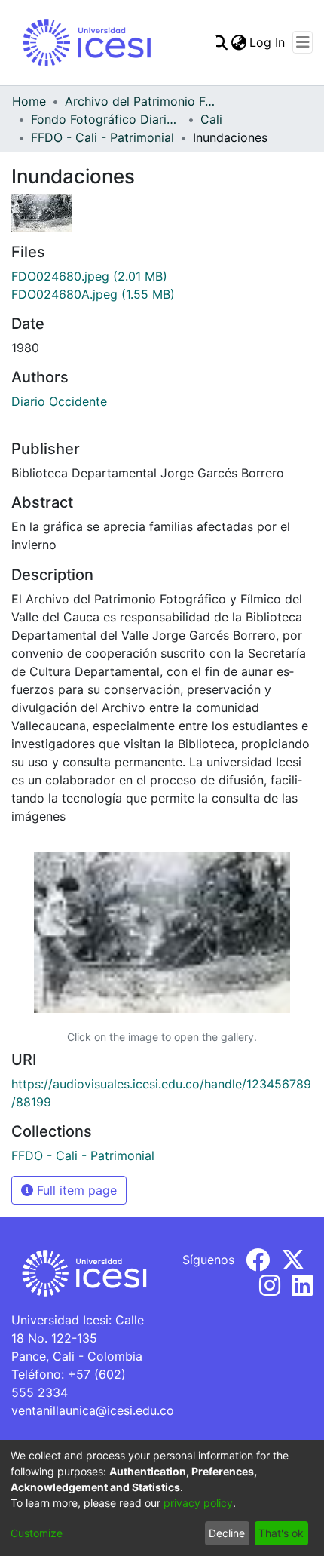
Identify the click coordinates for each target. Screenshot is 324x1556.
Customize (37, 1533)
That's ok (281, 1533)
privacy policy (198, 1502)
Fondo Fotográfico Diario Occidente (106, 119)
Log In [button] (267, 42)
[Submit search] (219, 42)
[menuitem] (238, 42)
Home (29, 101)
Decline (227, 1533)
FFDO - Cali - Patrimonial (102, 137)
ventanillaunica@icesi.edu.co (92, 1410)
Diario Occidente (59, 401)
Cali (211, 119)
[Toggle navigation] (302, 42)
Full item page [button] (75, 1190)
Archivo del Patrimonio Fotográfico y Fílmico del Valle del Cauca (140, 101)
